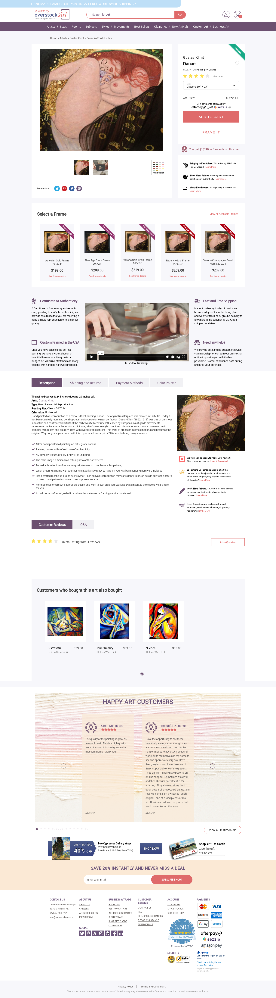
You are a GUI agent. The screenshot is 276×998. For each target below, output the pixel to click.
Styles (105, 26)
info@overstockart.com (61, 917)
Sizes (63, 26)
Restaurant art (118, 908)
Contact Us (145, 907)
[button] (212, 766)
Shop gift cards (118, 921)
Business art (116, 917)
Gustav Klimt (77, 38)
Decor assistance (148, 920)
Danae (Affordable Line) (100, 38)
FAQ (140, 911)
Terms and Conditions (153, 986)
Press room (86, 917)
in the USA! (204, 510)
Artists (51, 26)
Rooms (76, 26)
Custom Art (200, 26)
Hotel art (114, 904)
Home (53, 38)
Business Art (221, 26)
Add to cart (211, 117)
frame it (211, 132)
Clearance (160, 26)
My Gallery (173, 904)
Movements (122, 26)
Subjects (91, 26)
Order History (175, 913)
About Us (84, 904)
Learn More (210, 166)
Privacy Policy (125, 986)
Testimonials (145, 924)
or (220, 107)
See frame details (57, 276)
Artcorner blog (88, 913)
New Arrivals (180, 26)
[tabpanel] (65, 631)
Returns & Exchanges (150, 916)
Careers (84, 908)
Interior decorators (120, 913)
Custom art (115, 925)
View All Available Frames (224, 214)
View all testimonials (222, 830)
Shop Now (151, 849)
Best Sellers (141, 26)
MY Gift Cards (175, 908)
